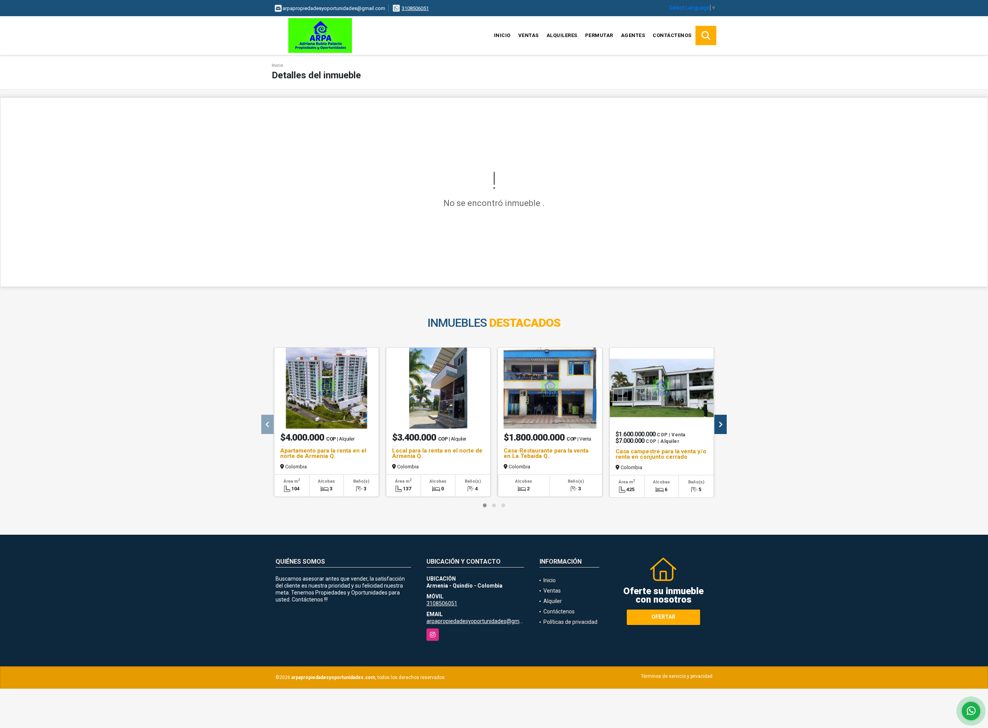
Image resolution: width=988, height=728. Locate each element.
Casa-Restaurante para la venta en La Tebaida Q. (546, 453)
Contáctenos (672, 35)
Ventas (528, 35)
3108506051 (415, 8)
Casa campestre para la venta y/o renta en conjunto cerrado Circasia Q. (661, 457)
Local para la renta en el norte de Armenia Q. (437, 453)
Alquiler (552, 601)
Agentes (633, 35)
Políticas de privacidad (570, 622)
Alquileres (561, 35)
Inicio (502, 35)
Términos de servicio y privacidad (676, 676)
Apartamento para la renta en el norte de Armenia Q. (323, 453)
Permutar (599, 35)
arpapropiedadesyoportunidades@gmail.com (481, 621)
